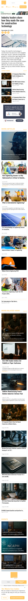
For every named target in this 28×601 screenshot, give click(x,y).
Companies (15, 586)
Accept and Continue (17, 598)
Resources (21, 586)
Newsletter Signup (21, 582)
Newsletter (23, 7)
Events (9, 586)
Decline (5, 598)
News (5, 586)
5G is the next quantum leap (8, 183)
